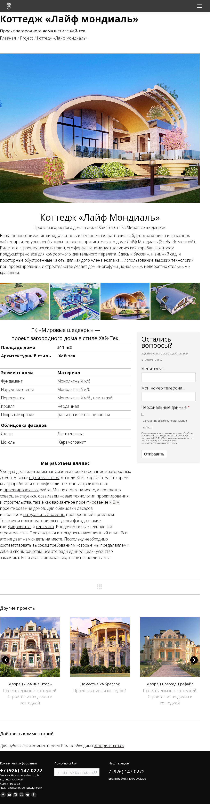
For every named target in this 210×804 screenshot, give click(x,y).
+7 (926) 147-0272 (21, 770)
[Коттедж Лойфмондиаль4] (125, 301)
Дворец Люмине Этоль (30, 683)
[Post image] (30, 647)
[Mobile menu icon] (199, 6)
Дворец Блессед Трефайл (170, 683)
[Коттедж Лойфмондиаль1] (24, 301)
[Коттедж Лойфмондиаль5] (175, 301)
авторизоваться (109, 745)
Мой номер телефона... (163, 388)
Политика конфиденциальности (21, 787)
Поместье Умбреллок (100, 683)
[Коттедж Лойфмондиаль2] (74, 301)
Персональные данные (164, 407)
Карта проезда (10, 783)
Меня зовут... (153, 368)
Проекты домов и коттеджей (29, 690)
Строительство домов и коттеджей (30, 700)
